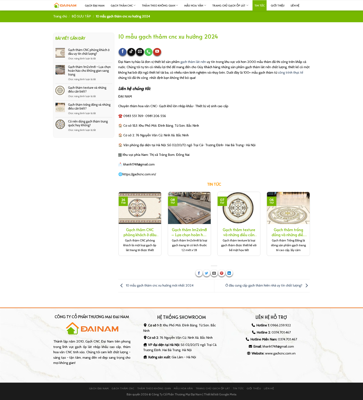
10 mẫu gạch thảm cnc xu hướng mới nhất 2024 (159, 286)
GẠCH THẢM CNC (122, 5)
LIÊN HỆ (295, 5)
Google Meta (228, 394)
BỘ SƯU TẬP (81, 16)
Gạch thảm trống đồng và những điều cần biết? (89, 106)
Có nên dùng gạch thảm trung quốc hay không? (88, 123)
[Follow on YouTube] (157, 52)
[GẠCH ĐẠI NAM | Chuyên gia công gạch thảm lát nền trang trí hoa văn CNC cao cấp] (64, 5)
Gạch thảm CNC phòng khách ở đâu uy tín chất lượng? (88, 51)
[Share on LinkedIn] (229, 273)
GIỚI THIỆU (278, 5)
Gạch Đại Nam (95, 5)
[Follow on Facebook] (123, 52)
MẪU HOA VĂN (193, 5)
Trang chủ (60, 16)
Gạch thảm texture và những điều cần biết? (87, 89)
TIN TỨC (259, 5)
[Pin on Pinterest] (221, 273)
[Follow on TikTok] (131, 52)
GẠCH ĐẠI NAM (99, 388)
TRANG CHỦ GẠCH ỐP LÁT (228, 5)
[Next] (311, 226)
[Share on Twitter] (206, 273)
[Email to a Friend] (214, 273)
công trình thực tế (290, 72)
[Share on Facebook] (199, 273)
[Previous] (117, 226)
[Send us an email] (140, 52)
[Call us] (149, 52)
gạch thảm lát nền (193, 62)
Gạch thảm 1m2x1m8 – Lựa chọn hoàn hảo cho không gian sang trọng (89, 70)
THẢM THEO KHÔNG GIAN (158, 5)
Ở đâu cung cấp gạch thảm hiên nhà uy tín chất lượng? (264, 286)
